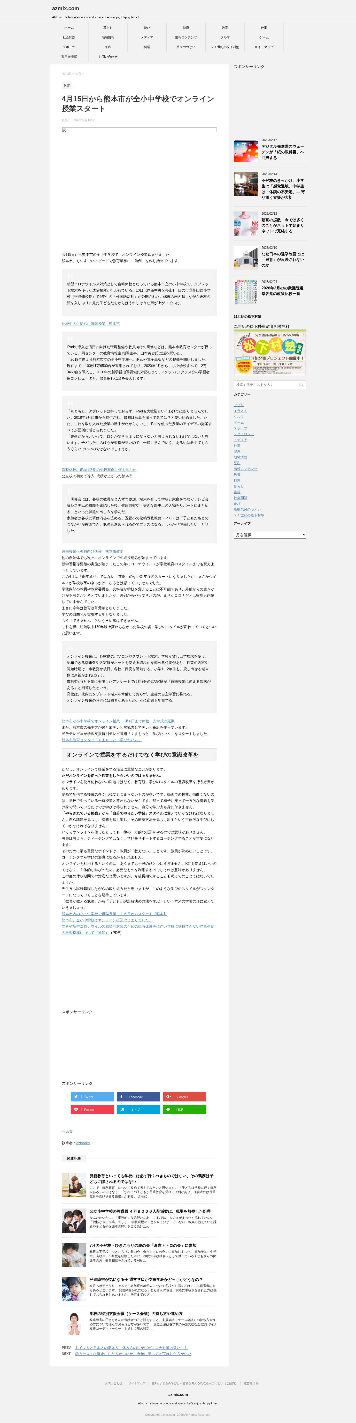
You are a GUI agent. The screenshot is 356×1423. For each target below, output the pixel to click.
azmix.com (65, 8)
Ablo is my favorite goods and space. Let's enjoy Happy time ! (178, 1403)
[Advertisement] (134, 979)
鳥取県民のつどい (247, 509)
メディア (147, 37)
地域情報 (108, 37)
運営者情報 (69, 57)
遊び (147, 27)
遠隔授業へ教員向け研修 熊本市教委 (93, 551)
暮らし (108, 27)
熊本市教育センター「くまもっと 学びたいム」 (102, 740)
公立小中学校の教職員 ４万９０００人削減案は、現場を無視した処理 (150, 1211)
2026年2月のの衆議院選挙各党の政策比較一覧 (282, 291)
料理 (147, 47)
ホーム (69, 27)
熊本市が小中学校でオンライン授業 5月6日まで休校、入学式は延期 (118, 721)
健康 (186, 27)
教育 (225, 27)
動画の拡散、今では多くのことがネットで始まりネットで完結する (283, 225)
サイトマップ (264, 47)
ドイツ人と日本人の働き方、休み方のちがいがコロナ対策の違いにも (131, 1348)
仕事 (264, 27)
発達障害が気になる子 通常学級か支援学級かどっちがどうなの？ (146, 1279)
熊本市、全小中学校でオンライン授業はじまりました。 (107, 920)
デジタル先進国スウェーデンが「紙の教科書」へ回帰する (283, 152)
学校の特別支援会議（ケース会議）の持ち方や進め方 (136, 1314)
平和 (108, 47)
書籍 (237, 492)
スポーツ (69, 47)
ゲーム (264, 37)
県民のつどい (186, 47)
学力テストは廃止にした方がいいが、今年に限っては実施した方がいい (133, 1354)
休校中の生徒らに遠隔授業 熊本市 (91, 324)
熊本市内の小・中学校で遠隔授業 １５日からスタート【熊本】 (114, 914)
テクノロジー (244, 434)
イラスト (240, 411)
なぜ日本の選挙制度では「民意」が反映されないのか (283, 259)
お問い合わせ (108, 57)
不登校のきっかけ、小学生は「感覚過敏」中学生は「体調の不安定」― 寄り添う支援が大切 (283, 188)
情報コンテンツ (186, 37)
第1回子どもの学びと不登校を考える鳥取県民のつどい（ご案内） (195, 1383)
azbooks (83, 1143)
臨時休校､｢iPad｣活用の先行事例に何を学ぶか (99, 470)
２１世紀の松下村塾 (225, 47)
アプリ (239, 405)
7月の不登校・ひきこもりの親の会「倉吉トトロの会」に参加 (143, 1245)
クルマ (225, 37)
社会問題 (69, 37)
